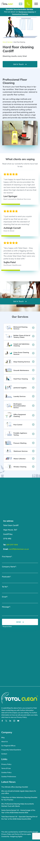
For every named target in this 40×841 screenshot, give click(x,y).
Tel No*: (5, 587)
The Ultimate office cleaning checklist (14, 787)
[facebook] (2, 721)
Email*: (5, 597)
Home (4, 42)
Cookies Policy (6, 772)
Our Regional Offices (8, 746)
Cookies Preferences (8, 777)
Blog (2, 737)
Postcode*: (6, 577)
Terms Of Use (6, 768)
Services (9, 42)
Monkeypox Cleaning (26, 12)
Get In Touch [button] (18, 301)
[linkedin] (10, 721)
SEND (18, 622)
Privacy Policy (6, 764)
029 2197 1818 (12, 545)
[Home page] (7, 4)
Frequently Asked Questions (11, 750)
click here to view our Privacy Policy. (14, 717)
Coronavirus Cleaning (20, 14)
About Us (4, 742)
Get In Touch (18, 64)
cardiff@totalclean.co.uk (19, 549)
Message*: (6, 607)
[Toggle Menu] (36, 4)
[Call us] (28, 4)
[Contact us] (20, 4)
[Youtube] (18, 721)
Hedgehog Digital (16, 836)
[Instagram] (14, 721)
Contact (4, 754)
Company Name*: (9, 567)
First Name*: (7, 557)
